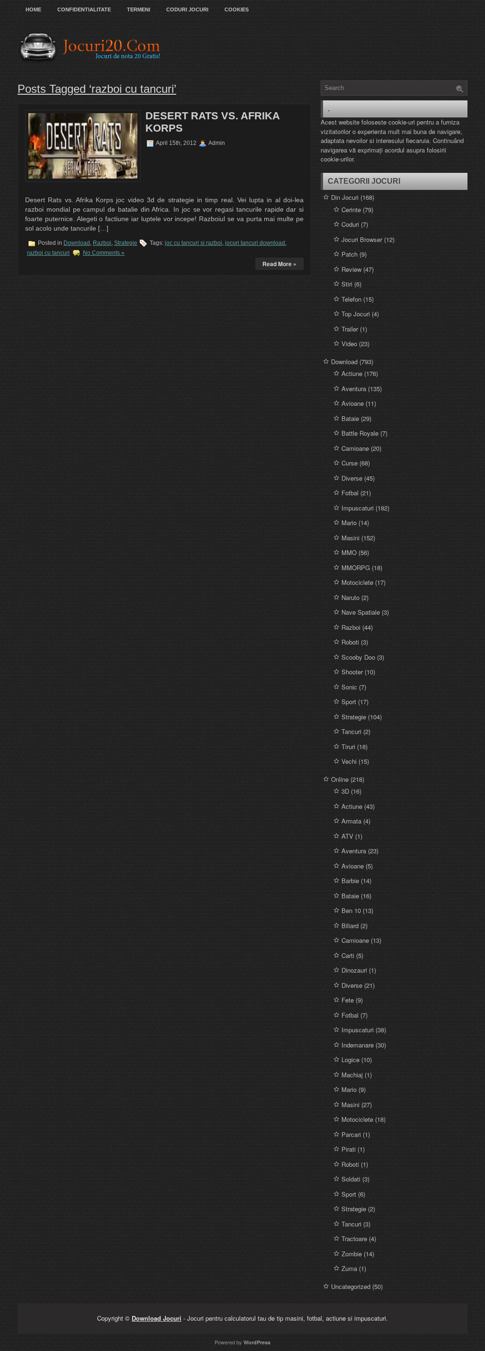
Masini (350, 537)
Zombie (351, 1253)
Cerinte (351, 209)
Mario (349, 522)
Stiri (346, 283)
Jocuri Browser (361, 239)
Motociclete (357, 582)
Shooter (352, 671)
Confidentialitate (84, 9)
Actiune (351, 373)
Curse (349, 462)
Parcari (351, 1134)
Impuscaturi (357, 507)
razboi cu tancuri (48, 253)
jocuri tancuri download (255, 243)
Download (76, 243)
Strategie (125, 243)
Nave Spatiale (360, 612)
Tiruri (348, 746)
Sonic (349, 686)
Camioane (355, 448)
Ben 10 (351, 910)
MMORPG (355, 567)
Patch (349, 254)
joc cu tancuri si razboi (193, 243)
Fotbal (350, 492)
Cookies (237, 9)
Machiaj (352, 1074)
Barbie (350, 880)
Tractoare (354, 1238)
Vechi (349, 761)
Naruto (350, 597)
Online (340, 779)
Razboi (102, 243)
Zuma (349, 1268)
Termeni (138, 9)
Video (349, 343)
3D (345, 791)
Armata (351, 820)
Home (33, 9)
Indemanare (357, 1044)
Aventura (353, 388)
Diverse (351, 478)
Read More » (279, 263)
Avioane (352, 403)
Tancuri (351, 731)
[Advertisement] (204, 170)
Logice (350, 1059)
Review (351, 269)
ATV (347, 836)
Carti (347, 955)
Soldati (350, 1178)
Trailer (349, 328)
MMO (349, 552)
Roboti (350, 641)
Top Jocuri (355, 313)
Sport (348, 701)
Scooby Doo (358, 657)
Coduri (350, 224)
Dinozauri (354, 970)
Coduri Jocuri (187, 9)
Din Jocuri (345, 197)
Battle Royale (359, 433)
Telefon (351, 299)
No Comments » (104, 253)
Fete (347, 999)
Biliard (350, 925)
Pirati (348, 1149)
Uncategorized (350, 1286)
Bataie (350, 418)
